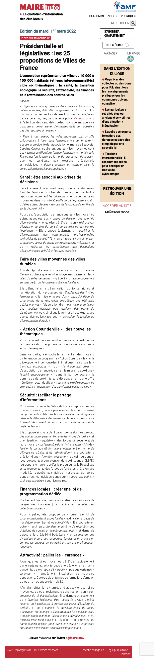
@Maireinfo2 (75, 638)
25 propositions (84, 118)
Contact (125, 654)
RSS (77, 650)
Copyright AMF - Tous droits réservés (36, 650)
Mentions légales (93, 650)
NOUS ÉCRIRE (115, 45)
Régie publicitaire (117, 650)
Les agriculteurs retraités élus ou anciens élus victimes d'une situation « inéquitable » (116, 117)
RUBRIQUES (128, 16)
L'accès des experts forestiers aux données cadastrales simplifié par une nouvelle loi (116, 139)
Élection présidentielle (35, 38)
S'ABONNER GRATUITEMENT (114, 33)
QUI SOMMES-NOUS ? (103, 16)
